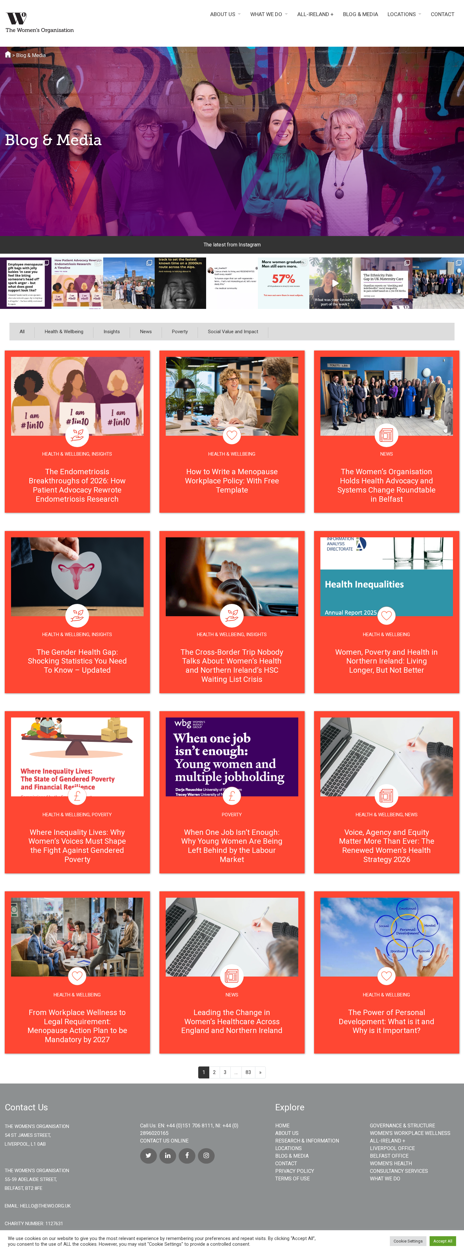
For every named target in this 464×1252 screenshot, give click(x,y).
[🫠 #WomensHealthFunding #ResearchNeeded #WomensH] (232, 283)
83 (248, 1072)
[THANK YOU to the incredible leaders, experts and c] (438, 283)
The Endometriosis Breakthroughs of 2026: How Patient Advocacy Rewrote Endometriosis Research (77, 485)
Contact (443, 14)
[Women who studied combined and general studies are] (283, 283)
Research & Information (307, 1141)
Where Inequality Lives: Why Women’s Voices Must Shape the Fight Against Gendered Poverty (77, 846)
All (22, 331)
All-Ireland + (315, 14)
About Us (222, 14)
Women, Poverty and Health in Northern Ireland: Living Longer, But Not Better (386, 661)
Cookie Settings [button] (408, 1241)
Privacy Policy (294, 1171)
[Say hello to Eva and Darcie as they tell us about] (335, 283)
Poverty (180, 331)
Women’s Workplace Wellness (410, 1133)
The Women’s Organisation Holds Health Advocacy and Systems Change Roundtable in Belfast (386, 485)
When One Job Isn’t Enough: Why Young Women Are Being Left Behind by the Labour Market (232, 846)
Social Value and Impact (233, 331)
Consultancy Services (399, 1171)
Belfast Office (389, 1156)
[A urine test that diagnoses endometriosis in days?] (77, 283)
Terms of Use (292, 1179)
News (146, 331)
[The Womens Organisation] (58, 24)
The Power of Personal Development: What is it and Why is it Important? (386, 1021)
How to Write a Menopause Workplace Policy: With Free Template (232, 480)
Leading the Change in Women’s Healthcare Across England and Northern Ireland (232, 1021)
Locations (402, 14)
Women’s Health (391, 1163)
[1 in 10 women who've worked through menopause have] (25, 283)
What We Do (266, 14)
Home (282, 1126)
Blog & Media (360, 14)
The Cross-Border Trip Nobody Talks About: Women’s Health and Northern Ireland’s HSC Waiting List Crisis (232, 666)
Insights (112, 331)
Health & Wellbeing (64, 331)
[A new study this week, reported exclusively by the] (386, 283)
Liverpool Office (392, 1148)
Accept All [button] (442, 1241)
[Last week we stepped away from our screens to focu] (129, 283)
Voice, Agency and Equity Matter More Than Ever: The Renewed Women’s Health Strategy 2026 (386, 846)
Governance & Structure (402, 1126)
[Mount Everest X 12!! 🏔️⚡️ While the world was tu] (180, 283)
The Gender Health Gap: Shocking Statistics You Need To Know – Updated (77, 661)
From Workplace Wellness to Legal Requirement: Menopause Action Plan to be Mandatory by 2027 (77, 1026)
